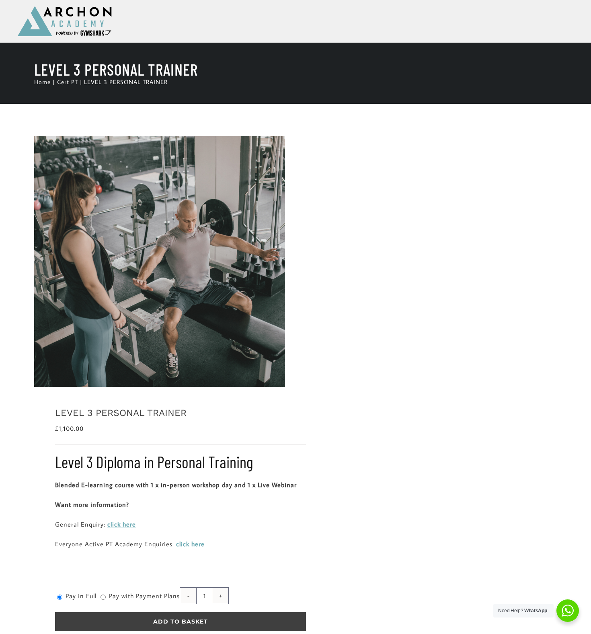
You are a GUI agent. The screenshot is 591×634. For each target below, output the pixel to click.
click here (121, 524)
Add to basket (180, 621)
